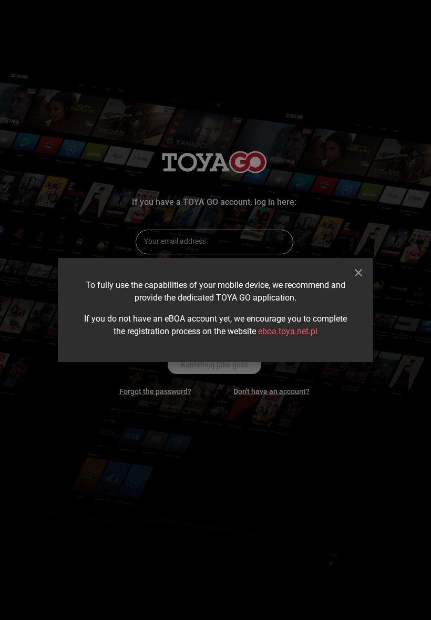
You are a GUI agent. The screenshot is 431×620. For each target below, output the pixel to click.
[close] (358, 272)
